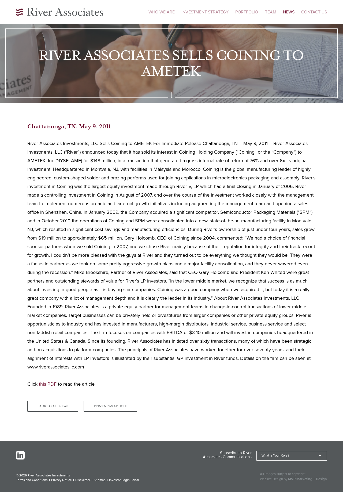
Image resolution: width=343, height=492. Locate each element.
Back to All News (53, 406)
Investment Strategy (205, 12)
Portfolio (246, 12)
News (288, 12)
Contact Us (314, 12)
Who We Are (161, 12)
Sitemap (100, 480)
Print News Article (110, 406)
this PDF (48, 384)
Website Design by (293, 479)
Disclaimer (82, 480)
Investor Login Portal (124, 480)
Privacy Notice (61, 480)
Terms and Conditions (32, 480)
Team (270, 12)
